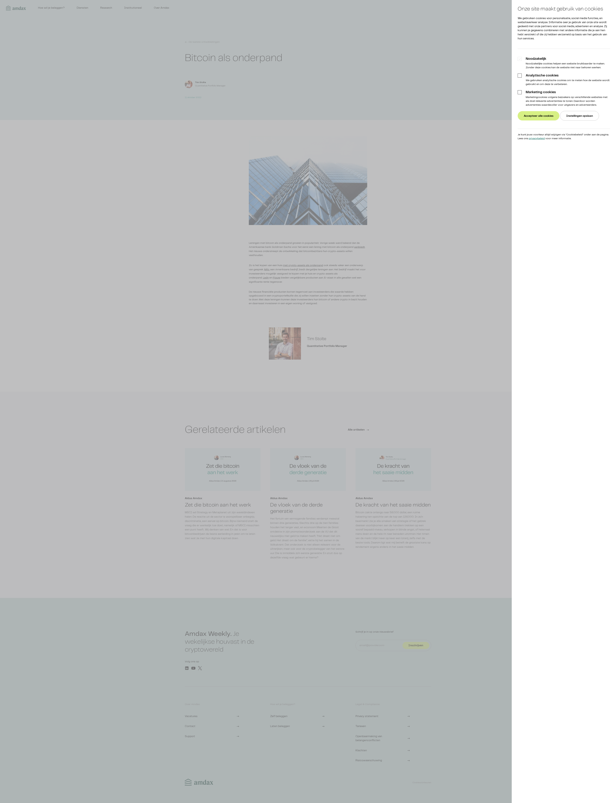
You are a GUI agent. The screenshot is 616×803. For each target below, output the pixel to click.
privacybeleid (537, 138)
